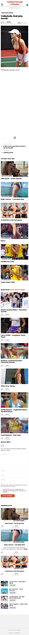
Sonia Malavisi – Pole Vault (11, 435)
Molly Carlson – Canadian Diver (12, 199)
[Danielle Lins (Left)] (14, 252)
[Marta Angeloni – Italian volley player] (4, 606)
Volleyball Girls (6, 217)
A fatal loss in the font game (11, 220)
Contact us (17, 633)
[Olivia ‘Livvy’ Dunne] (14, 376)
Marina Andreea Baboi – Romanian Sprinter (14, 311)
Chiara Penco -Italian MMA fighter (17, 582)
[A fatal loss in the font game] (14, 210)
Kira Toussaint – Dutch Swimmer (16, 589)
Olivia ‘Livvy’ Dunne (8, 386)
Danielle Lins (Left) (7, 261)
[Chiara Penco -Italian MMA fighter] (4, 583)
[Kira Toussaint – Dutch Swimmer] (4, 591)
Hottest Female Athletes (15, 3)
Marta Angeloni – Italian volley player (18, 604)
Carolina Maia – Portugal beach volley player (16, 597)
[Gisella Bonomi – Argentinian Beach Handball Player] (14, 400)
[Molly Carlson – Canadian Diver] (14, 189)
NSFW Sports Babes (17, 290)
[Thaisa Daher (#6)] (14, 272)
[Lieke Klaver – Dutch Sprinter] (14, 169)
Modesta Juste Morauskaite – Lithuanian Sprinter (12, 361)
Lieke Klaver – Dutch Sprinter (11, 178)
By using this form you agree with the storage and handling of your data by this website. (14, 491)
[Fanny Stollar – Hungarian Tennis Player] (14, 325)
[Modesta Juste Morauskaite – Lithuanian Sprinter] (14, 351)
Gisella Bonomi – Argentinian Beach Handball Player (14, 411)
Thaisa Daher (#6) (8, 282)
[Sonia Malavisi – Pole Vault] (14, 425)
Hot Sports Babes (7, 176)
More (25, 549)
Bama (3, 241)
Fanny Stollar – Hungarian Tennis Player (13, 336)
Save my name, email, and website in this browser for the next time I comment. (14, 485)
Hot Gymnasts (6, 238)
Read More (12, 585)
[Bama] (14, 231)
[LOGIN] (27, 4)
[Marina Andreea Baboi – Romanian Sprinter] (14, 300)
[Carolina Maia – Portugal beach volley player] (4, 598)
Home (10, 633)
